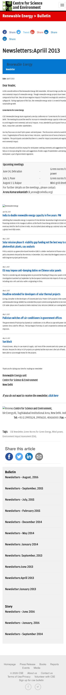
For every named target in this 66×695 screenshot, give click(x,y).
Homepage (10, 664)
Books (42, 664)
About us (32, 673)
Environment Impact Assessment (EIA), (20, 436)
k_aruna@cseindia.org (40, 192)
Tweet (25, 32)
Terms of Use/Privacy (19, 676)
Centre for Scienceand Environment (27, 5)
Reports (54, 664)
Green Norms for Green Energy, (38, 431)
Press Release (27, 664)
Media (37, 668)
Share (12, 32)
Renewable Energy (18, 16)
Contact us (47, 673)
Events (26, 668)
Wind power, (57, 431)
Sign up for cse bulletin (31, 680)
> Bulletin (42, 16)
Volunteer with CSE (45, 676)
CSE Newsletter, (17, 431)
